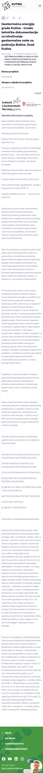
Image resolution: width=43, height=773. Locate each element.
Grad (8, 733)
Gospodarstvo (14, 743)
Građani (10, 738)
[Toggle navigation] (40, 6)
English (38, 93)
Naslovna (6, 54)
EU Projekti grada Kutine (25, 54)
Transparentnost (16, 749)
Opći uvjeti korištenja (12, 768)
